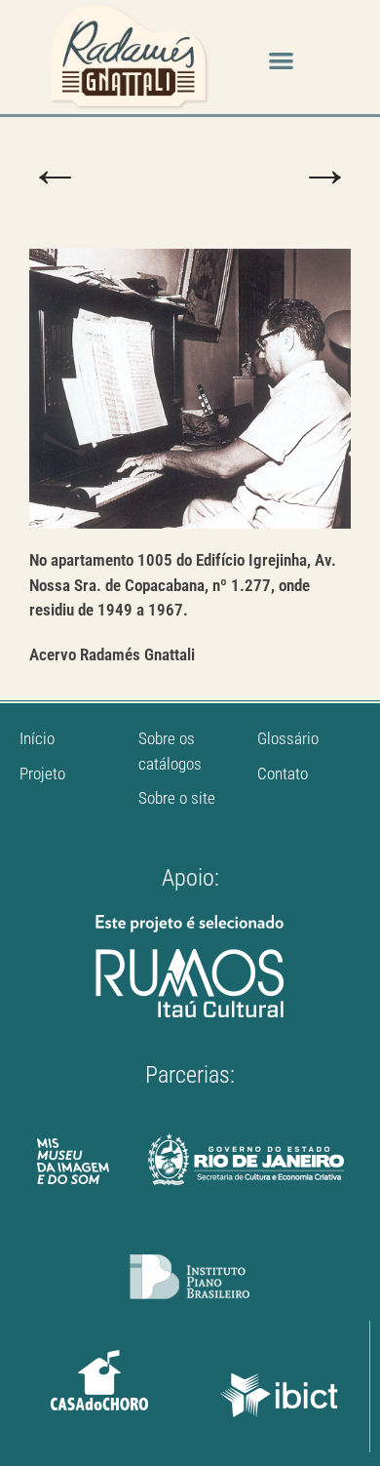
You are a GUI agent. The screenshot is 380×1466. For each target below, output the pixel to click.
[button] (281, 60)
